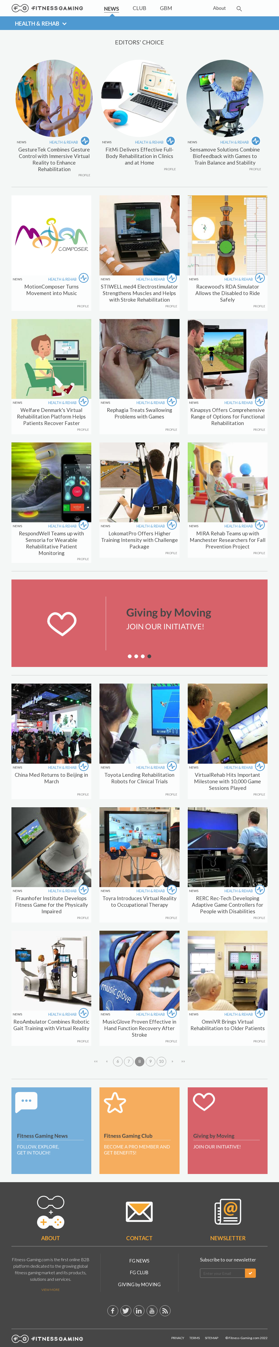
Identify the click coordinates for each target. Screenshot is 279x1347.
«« (96, 1060)
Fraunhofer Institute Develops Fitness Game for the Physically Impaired (51, 904)
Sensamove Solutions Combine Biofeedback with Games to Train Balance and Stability (225, 156)
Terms (194, 1338)
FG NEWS (139, 1261)
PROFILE (84, 175)
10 (161, 1061)
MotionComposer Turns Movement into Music (51, 289)
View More (50, 1290)
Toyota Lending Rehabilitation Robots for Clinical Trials (139, 778)
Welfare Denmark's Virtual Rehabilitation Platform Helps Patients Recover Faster (51, 416)
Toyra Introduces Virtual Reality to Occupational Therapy (139, 901)
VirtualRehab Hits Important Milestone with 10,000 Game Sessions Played (227, 781)
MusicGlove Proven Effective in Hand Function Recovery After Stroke (139, 1028)
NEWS (17, 279)
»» (183, 1060)
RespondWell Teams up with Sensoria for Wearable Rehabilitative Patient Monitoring (51, 543)
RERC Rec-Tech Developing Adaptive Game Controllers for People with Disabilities (227, 904)
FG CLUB (139, 1272)
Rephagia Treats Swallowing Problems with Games (139, 413)
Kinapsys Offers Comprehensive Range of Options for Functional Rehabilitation (227, 416)
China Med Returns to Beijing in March (51, 778)
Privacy (177, 1338)
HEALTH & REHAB (64, 142)
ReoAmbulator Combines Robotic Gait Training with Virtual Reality (51, 1024)
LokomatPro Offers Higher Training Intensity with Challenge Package (139, 540)
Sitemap (211, 1338)
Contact (139, 1238)
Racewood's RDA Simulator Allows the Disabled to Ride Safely (227, 293)
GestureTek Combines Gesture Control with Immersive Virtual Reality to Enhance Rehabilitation (54, 159)
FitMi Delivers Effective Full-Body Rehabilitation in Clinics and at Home (139, 156)
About (50, 1238)
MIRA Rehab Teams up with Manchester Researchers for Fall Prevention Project (227, 540)
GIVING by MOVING (139, 1284)
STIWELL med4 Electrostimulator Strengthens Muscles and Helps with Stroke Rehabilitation (139, 293)
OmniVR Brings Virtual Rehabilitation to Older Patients (227, 1024)
